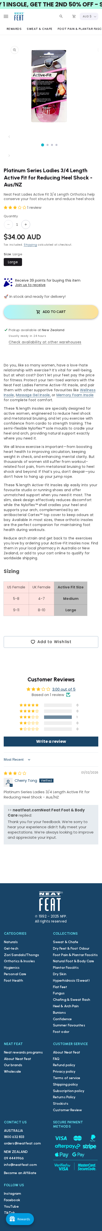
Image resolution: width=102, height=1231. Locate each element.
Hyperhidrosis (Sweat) (71, 980)
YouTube (11, 1206)
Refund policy (64, 1065)
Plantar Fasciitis (66, 968)
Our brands (13, 1065)
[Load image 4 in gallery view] (56, 145)
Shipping (30, 245)
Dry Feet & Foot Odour (71, 948)
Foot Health (13, 980)
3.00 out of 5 (64, 689)
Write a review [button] (51, 741)
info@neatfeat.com (20, 1165)
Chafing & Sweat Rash (71, 1000)
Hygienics (12, 968)
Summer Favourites (69, 1025)
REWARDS (14, 29)
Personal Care (15, 974)
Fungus (59, 993)
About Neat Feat (17, 1059)
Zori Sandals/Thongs (21, 955)
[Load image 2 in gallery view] (47, 145)
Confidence (62, 1019)
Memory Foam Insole (75, 395)
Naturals (11, 942)
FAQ (56, 1059)
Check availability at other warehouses (45, 342)
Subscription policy (68, 1091)
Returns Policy (64, 1097)
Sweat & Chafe (65, 942)
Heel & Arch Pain (66, 1006)
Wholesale (12, 1071)
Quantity (11, 216)
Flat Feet (60, 987)
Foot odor (61, 1032)
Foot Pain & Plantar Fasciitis (75, 955)
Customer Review (67, 1110)
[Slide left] (9, 136)
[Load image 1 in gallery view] (42, 145)
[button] (6, 16)
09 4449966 (14, 1158)
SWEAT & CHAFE (39, 29)
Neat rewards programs (23, 1052)
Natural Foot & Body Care (73, 961)
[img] (15, 773)
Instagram (12, 1193)
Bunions (59, 1013)
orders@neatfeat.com (22, 1143)
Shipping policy (65, 1084)
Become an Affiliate (20, 1173)
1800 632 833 (14, 1137)
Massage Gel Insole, (33, 395)
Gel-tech (11, 948)
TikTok (9, 1213)
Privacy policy (64, 1071)
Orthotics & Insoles (19, 961)
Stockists (60, 1103)
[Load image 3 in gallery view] (52, 145)
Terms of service (66, 1078)
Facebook (12, 1200)
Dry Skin (59, 974)
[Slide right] (9, 155)
